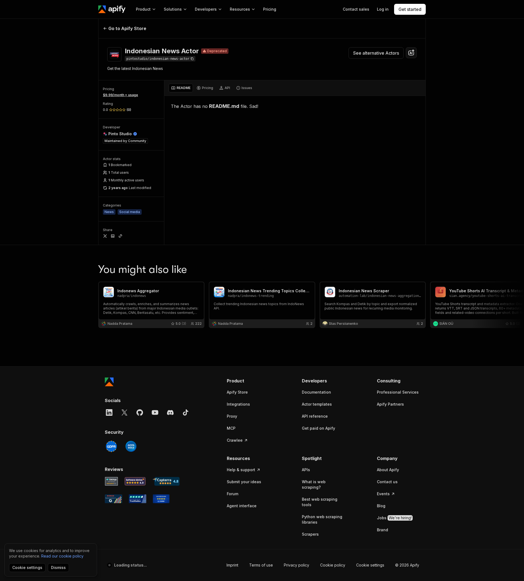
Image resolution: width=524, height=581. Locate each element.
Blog (381, 505)
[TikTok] (185, 412)
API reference (315, 416)
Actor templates (317, 404)
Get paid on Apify (318, 428)
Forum (232, 493)
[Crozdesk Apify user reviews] (161, 498)
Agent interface (242, 505)
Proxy (232, 416)
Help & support (241, 469)
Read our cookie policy (62, 556)
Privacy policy (296, 565)
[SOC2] (131, 446)
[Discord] (170, 412)
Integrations (238, 404)
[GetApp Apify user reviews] (111, 481)
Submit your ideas (244, 481)
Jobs (394, 517)
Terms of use (261, 565)
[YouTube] (155, 412)
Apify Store (237, 392)
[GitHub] (139, 412)
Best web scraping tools (319, 502)
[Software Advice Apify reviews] (135, 481)
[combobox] (411, 52)
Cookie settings (370, 565)
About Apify (388, 469)
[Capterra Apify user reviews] (166, 481)
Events (383, 493)
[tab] (181, 88)
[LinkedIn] (109, 412)
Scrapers (310, 534)
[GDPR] (111, 446)
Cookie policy (332, 565)
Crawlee (235, 440)
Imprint (232, 565)
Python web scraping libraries (322, 519)
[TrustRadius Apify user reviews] (137, 498)
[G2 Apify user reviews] (113, 498)
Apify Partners (390, 404)
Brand (382, 529)
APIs (306, 469)
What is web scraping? (314, 484)
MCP (231, 428)
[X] (124, 412)
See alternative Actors (376, 53)
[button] (248, 380)
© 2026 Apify (407, 565)
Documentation (316, 392)
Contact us (387, 481)
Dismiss (58, 567)
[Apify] (112, 9)
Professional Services (398, 392)
